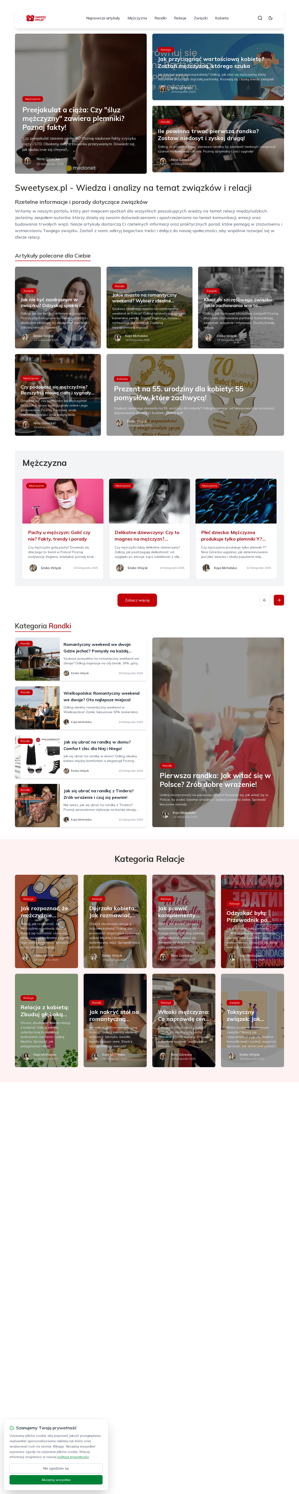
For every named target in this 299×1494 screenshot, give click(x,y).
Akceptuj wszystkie (56, 1480)
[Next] (279, 600)
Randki (160, 18)
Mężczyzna (137, 18)
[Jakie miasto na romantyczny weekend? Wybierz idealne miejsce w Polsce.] (149, 307)
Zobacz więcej (137, 600)
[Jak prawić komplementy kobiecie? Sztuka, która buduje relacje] (183, 921)
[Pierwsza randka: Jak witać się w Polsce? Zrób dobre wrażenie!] (218, 732)
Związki (201, 18)
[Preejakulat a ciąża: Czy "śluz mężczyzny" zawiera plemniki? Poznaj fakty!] (81, 104)
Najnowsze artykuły (103, 18)
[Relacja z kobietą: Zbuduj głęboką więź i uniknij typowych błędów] (46, 1020)
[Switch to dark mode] (270, 18)
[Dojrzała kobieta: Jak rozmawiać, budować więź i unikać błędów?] (115, 921)
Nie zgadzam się (56, 1468)
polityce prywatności (73, 1457)
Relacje (180, 18)
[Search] (260, 18)
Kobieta (221, 18)
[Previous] (264, 600)
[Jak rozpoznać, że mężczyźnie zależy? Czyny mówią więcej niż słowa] (46, 921)
